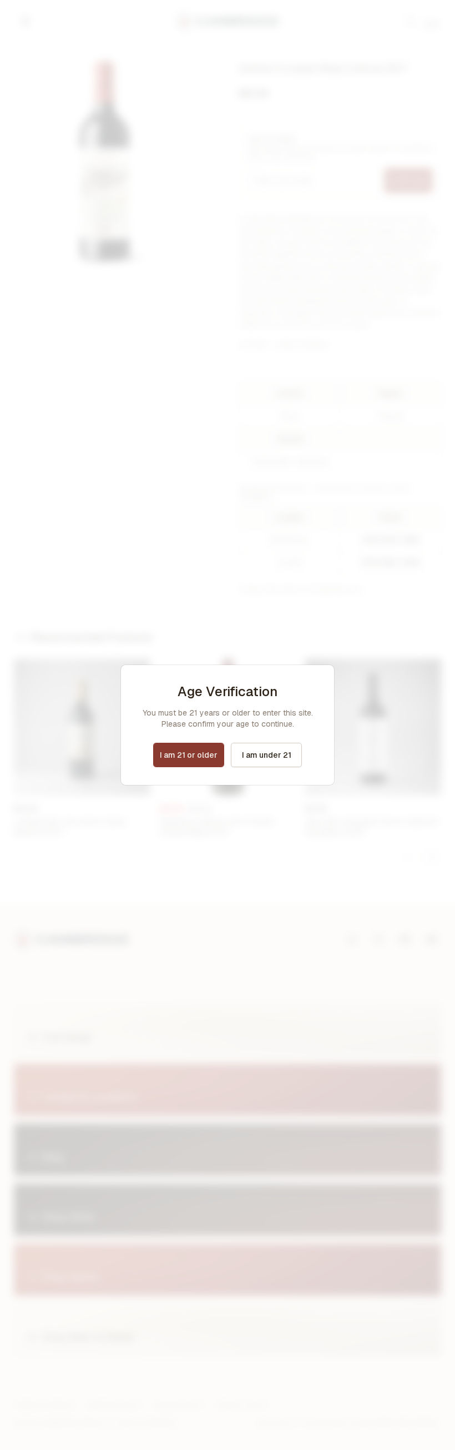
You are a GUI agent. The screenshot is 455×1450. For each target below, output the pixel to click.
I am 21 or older (189, 755)
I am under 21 (266, 755)
